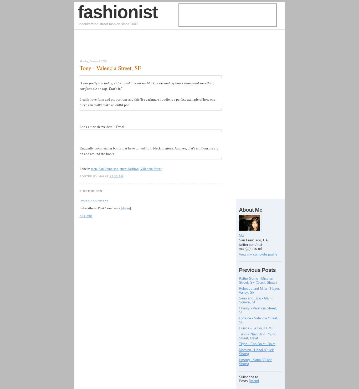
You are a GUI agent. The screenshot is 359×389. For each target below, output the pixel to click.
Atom (126, 208)
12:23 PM (116, 176)
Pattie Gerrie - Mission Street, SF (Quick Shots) (258, 280)
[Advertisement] (138, 46)
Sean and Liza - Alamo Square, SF (256, 300)
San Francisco (108, 169)
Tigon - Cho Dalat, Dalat (257, 344)
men (94, 169)
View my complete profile (258, 254)
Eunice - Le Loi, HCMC (256, 328)
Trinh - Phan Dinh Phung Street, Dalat (257, 336)
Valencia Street (151, 169)
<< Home (86, 216)
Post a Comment (95, 200)
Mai (241, 235)
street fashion (129, 169)
